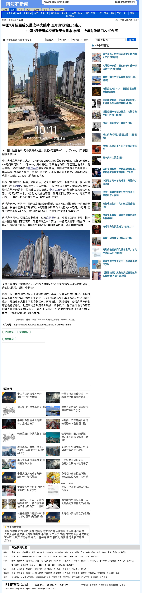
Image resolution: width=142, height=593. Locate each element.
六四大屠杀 (10, 534)
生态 (119, 13)
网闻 (80, 13)
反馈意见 (93, 585)
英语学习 (33, 565)
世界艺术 (42, 565)
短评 (61, 556)
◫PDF (136, 20)
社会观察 (39, 573)
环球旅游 (101, 573)
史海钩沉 (30, 561)
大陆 (36, 13)
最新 (11, 13)
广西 (20, 531)
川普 (31, 531)
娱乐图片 (84, 569)
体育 (113, 13)
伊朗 (6, 531)
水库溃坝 (60, 531)
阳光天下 (85, 577)
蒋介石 (8, 537)
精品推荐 (75, 569)
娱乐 (45, 10)
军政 (19, 13)
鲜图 (118, 573)
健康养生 (20, 561)
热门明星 (39, 569)
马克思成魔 (49, 531)
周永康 (72, 537)
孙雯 (75, 534)
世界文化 (15, 565)
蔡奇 (49, 537)
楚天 (28, 320)
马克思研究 (57, 577)
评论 (20, 10)
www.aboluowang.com (56, 2)
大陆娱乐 (20, 569)
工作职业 (75, 561)
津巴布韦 (25, 537)
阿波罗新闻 (17, 4)
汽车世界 (48, 573)
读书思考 (24, 565)
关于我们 (84, 585)
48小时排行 (102, 45)
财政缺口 (24, 332)
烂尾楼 (50, 217)
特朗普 (37, 534)
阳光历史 (67, 577)
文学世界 (52, 565)
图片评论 (95, 556)
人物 (74, 13)
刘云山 (34, 537)
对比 (77, 556)
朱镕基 (13, 531)
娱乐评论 (66, 569)
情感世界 (30, 573)
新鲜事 (37, 10)
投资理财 (130, 561)
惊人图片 (15, 577)
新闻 (13, 10)
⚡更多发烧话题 (12, 527)
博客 (61, 10)
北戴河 (16, 537)
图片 (70, 16)
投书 (71, 556)
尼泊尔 (8, 540)
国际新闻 (55, 13)
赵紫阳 (64, 537)
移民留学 (57, 573)
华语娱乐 (30, 569)
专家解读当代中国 (43, 577)
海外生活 (57, 561)
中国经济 (44, 13)
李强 (62, 534)
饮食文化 (20, 573)
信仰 (132, 13)
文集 (50, 556)
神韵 (26, 531)
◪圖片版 (128, 20)
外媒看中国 (27, 556)
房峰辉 (42, 537)
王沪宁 (55, 534)
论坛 (53, 10)
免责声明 (102, 585)
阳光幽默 (76, 577)
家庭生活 (39, 561)
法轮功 (29, 534)
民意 (88, 556)
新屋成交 (9, 339)
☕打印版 (119, 20)
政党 (55, 556)
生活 (28, 10)
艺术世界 (103, 561)
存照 (82, 556)
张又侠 (21, 534)
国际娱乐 (57, 569)
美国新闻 (28, 13)
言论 (19, 556)
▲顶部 (122, 585)
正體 (118, 2)
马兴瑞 (38, 531)
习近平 (70, 531)
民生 (100, 13)
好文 (66, 556)
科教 (87, 13)
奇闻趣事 (75, 573)
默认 (86, 40)
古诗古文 (121, 561)
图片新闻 (122, 552)
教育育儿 (84, 561)
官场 (93, 13)
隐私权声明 (113, 585)
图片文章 (70, 565)
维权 (106, 13)
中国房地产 (56, 189)
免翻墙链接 (128, 2)
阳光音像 (103, 577)
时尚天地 (66, 573)
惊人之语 (37, 556)
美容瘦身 (112, 561)
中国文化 (94, 561)
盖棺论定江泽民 (27, 577)
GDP (18, 186)
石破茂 (69, 534)
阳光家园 (94, 577)
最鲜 (13, 573)
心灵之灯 (48, 561)
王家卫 (80, 537)
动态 (44, 556)
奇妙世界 (92, 573)
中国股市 (46, 534)
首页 (5, 10)
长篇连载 (61, 565)
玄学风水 (66, 561)
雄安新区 (84, 534)
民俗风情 (110, 573)
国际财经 (65, 13)
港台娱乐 (48, 569)
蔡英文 (56, 537)
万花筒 (84, 573)
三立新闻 (41, 320)
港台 (126, 13)
